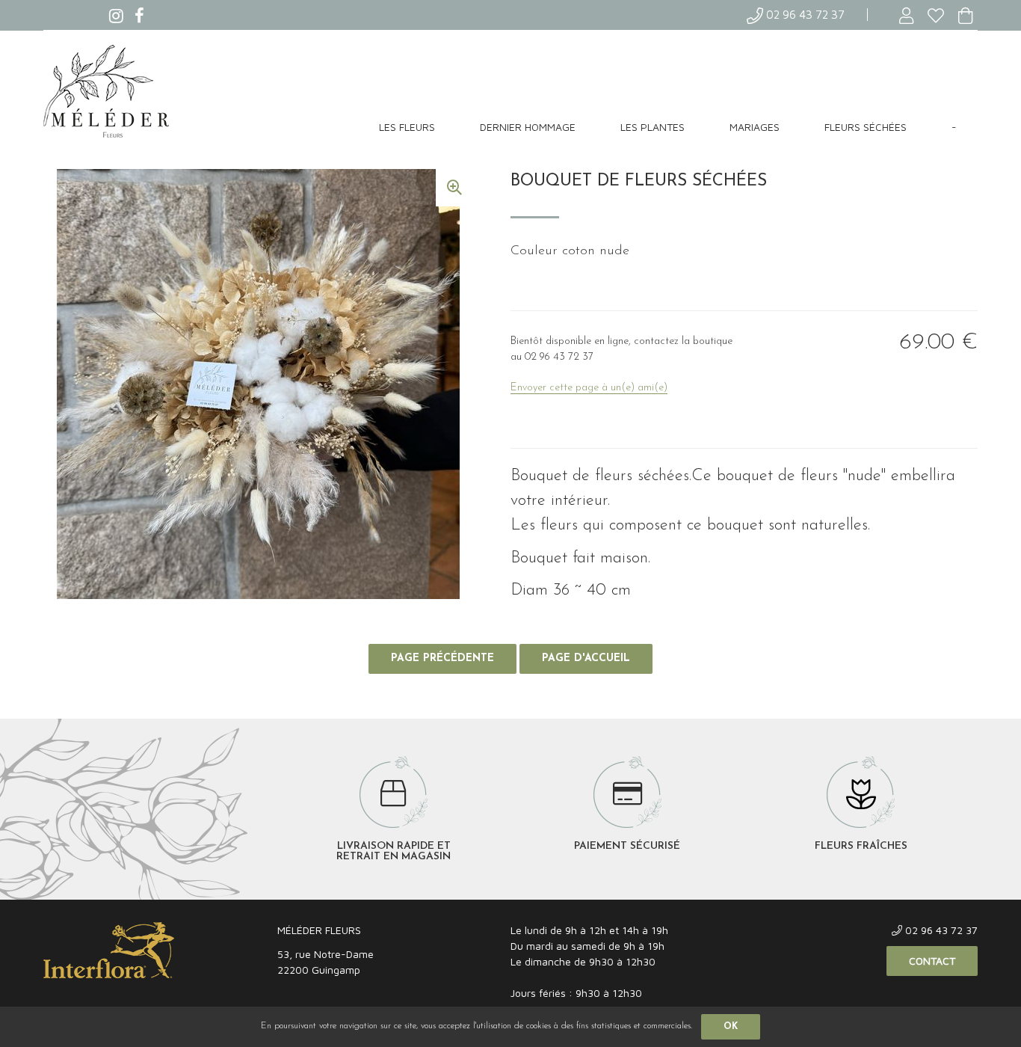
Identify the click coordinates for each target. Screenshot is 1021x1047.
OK (731, 1026)
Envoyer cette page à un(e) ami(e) (588, 387)
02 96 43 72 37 (804, 14)
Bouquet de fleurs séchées (638, 181)
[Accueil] (108, 92)
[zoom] (454, 187)
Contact (932, 960)
